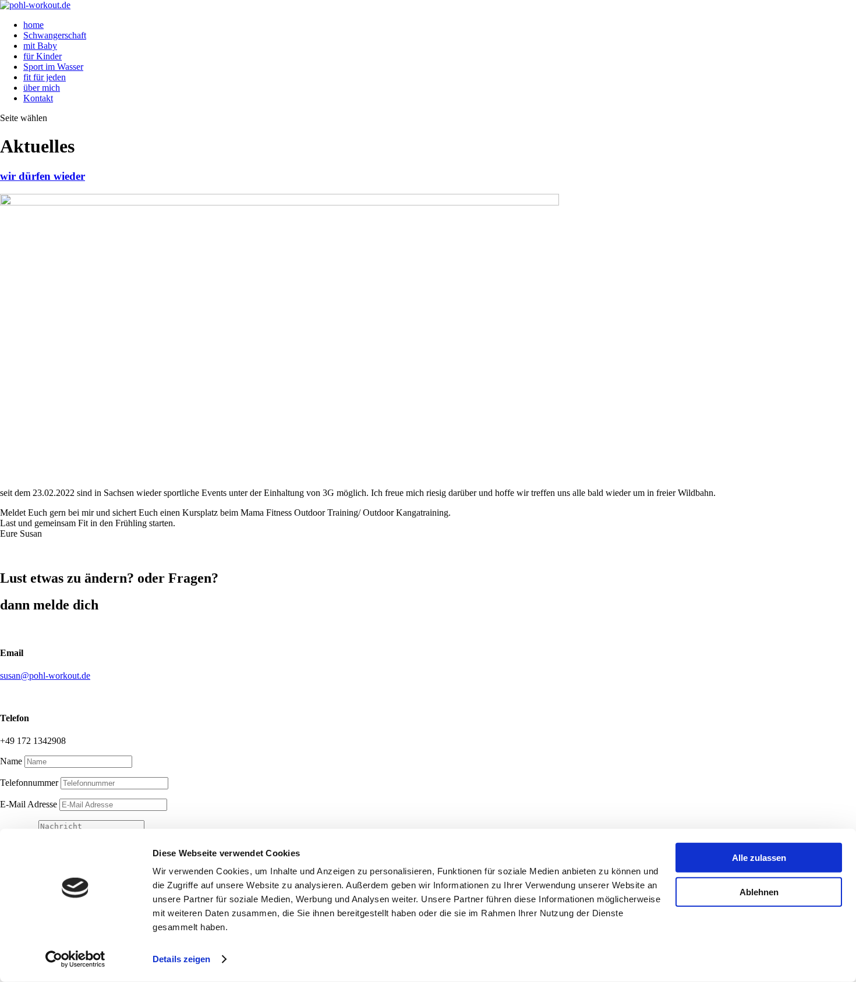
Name (11, 761)
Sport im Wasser (53, 67)
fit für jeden (44, 77)
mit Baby (40, 46)
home (33, 25)
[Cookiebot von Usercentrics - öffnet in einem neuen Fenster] (75, 959)
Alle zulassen (759, 858)
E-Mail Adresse (28, 804)
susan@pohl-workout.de (45, 675)
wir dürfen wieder (42, 176)
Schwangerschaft (54, 35)
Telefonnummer (29, 783)
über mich (41, 88)
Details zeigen (181, 959)
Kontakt (38, 98)
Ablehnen (759, 891)
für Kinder (42, 56)
